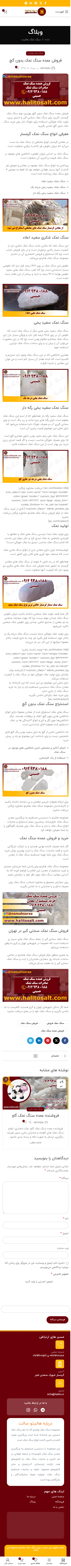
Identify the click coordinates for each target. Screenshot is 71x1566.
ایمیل (64, 1233)
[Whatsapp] (35, 1410)
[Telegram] (43, 1410)
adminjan (45, 68)
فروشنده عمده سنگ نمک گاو (35, 1115)
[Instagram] (28, 1410)
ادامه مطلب (35, 1142)
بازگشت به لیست (35, 1055)
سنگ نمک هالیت (31, 40)
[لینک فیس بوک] (45, 3)
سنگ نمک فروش (55, 1023)
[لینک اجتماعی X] (40, 3)
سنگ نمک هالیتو (27, 1547)
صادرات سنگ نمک (44, 851)
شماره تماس (57, 1352)
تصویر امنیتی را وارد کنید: (39, 1281)
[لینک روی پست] (35, 1093)
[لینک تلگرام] (25, 3)
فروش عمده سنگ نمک (52, 1031)
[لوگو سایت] (35, 11)
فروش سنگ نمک (29, 1023)
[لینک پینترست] (35, 3)
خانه (47, 40)
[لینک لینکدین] (31, 3)
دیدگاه (63, 1178)
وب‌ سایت (62, 1248)
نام (65, 1218)
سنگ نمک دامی (35, 1109)
